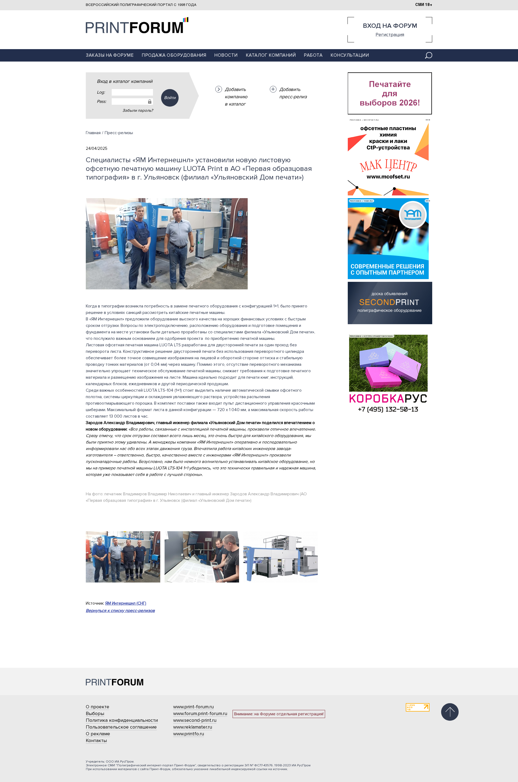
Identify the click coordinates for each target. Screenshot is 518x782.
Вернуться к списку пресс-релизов (120, 610)
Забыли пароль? (137, 110)
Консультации (349, 55)
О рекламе (98, 734)
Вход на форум (390, 26)
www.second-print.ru (194, 720)
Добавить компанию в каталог (236, 96)
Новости (226, 55)
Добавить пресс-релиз (293, 93)
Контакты (96, 740)
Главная (93, 133)
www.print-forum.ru (193, 707)
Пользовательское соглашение (121, 727)
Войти (170, 97)
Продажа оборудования (174, 55)
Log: (101, 92)
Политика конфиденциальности (122, 720)
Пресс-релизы (119, 133)
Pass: (101, 101)
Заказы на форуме (110, 55)
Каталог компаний (271, 55)
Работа (313, 55)
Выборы (95, 713)
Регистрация (390, 34)
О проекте (97, 707)
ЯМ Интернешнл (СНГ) (125, 603)
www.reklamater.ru (192, 727)
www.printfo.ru (188, 734)
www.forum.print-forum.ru (200, 713)
